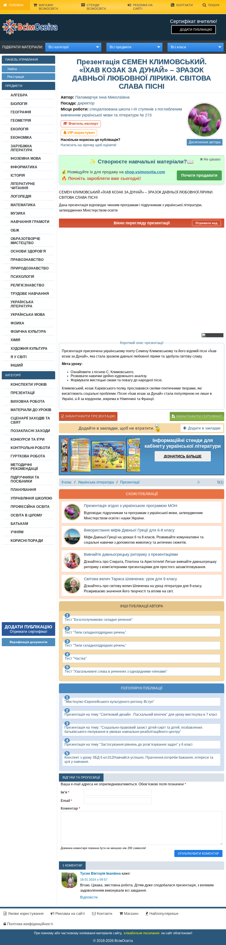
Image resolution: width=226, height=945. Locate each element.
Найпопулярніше (163, 913)
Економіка (21, 137)
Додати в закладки (204, 428)
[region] (100, 455)
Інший (17, 365)
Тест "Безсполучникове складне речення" (99, 619)
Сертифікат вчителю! (193, 21)
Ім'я (65, 792)
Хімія (15, 340)
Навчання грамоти (30, 222)
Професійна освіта (30, 507)
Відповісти (89, 897)
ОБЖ (15, 230)
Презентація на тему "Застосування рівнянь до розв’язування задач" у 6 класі (128, 744)
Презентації (22, 393)
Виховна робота (28, 401)
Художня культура (29, 348)
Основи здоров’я (28, 251)
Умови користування (25, 913)
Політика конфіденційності (29, 924)
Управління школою (31, 498)
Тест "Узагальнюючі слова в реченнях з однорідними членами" (116, 671)
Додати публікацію (196, 29)
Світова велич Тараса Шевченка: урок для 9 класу (130, 579)
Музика (18, 213)
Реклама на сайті (143, 6)
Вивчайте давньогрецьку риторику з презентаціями (131, 554)
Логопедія (21, 196)
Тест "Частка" (76, 658)
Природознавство (30, 268)
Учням (17, 532)
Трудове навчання (30, 294)
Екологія (19, 129)
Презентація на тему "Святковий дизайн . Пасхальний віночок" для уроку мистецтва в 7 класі (140, 714)
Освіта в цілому (26, 515)
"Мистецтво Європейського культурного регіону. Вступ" (109, 702)
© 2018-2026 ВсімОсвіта (113, 941)
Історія (18, 175)
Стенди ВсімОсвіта (96, 6)
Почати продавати (199, 175)
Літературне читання (23, 186)
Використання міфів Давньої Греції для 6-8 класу (129, 530)
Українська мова (28, 314)
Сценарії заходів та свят (30, 420)
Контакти (184, 5)
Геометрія (21, 120)
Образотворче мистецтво (25, 241)
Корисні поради (27, 541)
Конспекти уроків (29, 384)
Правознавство (27, 260)
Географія (21, 112)
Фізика (17, 323)
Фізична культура (28, 331)
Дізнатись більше (183, 456)
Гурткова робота (28, 456)
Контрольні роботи (30, 448)
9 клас (67, 482)
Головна (16, 5)
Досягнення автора (204, 142)
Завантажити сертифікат (198, 416)
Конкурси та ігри (28, 439)
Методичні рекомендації (24, 467)
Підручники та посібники (25, 479)
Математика (23, 205)
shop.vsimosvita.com (145, 172)
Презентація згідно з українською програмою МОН (130, 505)
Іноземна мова (26, 158)
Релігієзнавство (27, 285)
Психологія (22, 277)
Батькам (19, 524)
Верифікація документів (28, 642)
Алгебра (19, 95)
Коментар (70, 808)
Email (66, 801)
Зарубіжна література (21, 148)
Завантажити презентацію (89, 416)
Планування (23, 490)
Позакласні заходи (30, 431)
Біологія (19, 104)
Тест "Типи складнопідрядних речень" (95, 632)
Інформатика (24, 167)
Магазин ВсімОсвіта (48, 6)
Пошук (213, 5)
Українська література (22, 304)
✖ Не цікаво (210, 159)
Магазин (130, 913)
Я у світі (18, 357)
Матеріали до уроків (31, 410)
